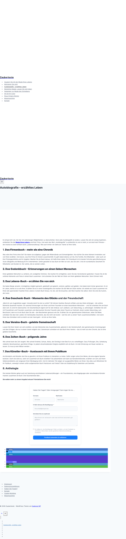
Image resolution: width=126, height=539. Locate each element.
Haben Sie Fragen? (10, 489)
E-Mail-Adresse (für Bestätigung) (43, 404)
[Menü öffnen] (2, 182)
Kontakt (7, 101)
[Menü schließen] (0, 517)
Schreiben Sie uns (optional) (41, 414)
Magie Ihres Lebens (23, 242)
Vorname (35, 395)
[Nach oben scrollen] (1, 514)
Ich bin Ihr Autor (9, 94)
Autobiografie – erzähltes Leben (15, 87)
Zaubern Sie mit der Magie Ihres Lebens (18, 82)
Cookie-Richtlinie (10, 493)
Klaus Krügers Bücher (11, 96)
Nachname (59, 395)
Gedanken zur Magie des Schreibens (17, 91)
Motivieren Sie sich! (11, 84)
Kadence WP (36, 506)
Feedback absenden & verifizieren (55, 437)
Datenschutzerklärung (11, 486)
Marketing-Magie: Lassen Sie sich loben (18, 89)
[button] (9, 449)
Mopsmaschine (9, 98)
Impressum (8, 484)
